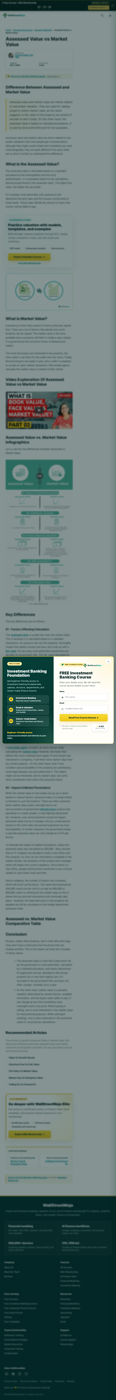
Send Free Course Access (83, 717)
